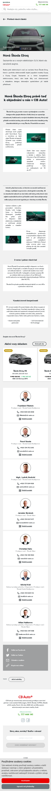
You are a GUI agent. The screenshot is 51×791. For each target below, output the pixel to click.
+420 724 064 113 (27, 593)
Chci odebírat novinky (25, 745)
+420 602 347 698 (27, 631)
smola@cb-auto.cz (27, 451)
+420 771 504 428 (27, 483)
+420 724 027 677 (27, 519)
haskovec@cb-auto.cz (27, 634)
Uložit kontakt (27, 419)
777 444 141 (43, 5)
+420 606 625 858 (27, 412)
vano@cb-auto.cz (27, 558)
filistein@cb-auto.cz (27, 415)
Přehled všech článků (16, 19)
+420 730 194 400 (27, 555)
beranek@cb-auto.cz (27, 523)
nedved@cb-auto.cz (27, 487)
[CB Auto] (25, 697)
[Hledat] (5, 9)
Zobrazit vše (39, 344)
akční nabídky (17, 679)
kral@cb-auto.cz (27, 596)
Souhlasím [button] (25, 780)
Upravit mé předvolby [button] (25, 786)
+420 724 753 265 (27, 448)
